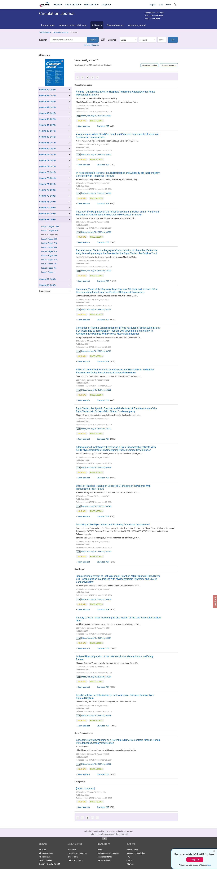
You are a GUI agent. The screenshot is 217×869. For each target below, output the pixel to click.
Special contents (104, 856)
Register (195, 859)
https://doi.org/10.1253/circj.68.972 (96, 764)
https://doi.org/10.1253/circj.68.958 (96, 599)
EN (167, 4)
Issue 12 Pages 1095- (50, 226)
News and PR (90, 4)
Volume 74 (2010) (47, 184)
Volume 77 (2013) (47, 166)
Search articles (45, 860)
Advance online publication (73, 25)
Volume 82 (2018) (47, 136)
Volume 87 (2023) (47, 107)
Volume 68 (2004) (47, 219)
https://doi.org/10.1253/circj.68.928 (96, 390)
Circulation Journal (60, 32)
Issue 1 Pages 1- (48, 272)
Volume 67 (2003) (47, 279)
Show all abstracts (168, 65)
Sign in (153, 4)
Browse (57, 4)
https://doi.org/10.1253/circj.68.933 (96, 428)
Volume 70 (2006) (47, 207)
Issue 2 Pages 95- (48, 268)
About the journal (137, 25)
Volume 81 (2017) (47, 142)
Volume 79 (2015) (47, 154)
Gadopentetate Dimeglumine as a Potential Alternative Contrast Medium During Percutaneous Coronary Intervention (118, 741)
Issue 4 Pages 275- (49, 259)
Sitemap (130, 864)
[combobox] (128, 40)
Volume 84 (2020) (47, 125)
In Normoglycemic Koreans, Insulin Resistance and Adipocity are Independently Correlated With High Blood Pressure (118, 174)
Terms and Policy (75, 860)
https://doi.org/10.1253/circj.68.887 (96, 115)
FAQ (128, 856)
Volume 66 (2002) (47, 285)
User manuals (132, 849)
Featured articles (115, 25)
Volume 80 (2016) (47, 148)
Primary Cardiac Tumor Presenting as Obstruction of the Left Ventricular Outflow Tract (118, 619)
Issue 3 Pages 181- (49, 264)
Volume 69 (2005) (47, 213)
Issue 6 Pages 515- (49, 251)
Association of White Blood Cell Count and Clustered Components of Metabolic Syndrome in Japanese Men (117, 136)
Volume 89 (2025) (47, 95)
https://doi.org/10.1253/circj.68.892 (96, 154)
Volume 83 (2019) (47, 130)
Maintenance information (108, 853)
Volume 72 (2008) (47, 195)
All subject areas (46, 853)
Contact (130, 860)
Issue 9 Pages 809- (49, 239)
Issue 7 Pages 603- (49, 247)
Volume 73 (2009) (47, 189)
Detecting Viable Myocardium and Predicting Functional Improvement (113, 524)
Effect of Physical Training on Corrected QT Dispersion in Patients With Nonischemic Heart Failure (113, 487)
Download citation (149, 65)
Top (104, 838)
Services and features (77, 853)
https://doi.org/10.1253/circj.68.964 (96, 676)
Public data (73, 856)
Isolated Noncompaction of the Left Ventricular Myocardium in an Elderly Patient (114, 658)
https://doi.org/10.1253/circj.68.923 (96, 351)
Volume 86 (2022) (47, 113)
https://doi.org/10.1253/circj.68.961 (96, 638)
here (209, 865)
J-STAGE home (45, 32)
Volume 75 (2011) (47, 178)
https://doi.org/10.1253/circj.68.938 (96, 467)
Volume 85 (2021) (47, 119)
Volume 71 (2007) (47, 201)
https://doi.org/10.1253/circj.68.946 (96, 506)
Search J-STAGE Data (48, 864)
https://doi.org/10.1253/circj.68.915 (96, 309)
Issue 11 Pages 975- (49, 230)
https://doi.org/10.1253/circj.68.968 (96, 715)
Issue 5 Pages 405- (49, 255)
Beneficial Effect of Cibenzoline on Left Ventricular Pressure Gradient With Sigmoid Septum (115, 696)
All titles (42, 849)
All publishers (44, 856)
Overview (72, 849)
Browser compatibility (136, 853)
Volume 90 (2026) (47, 89)
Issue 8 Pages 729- (49, 243)
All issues (97, 25)
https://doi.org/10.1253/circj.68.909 (96, 270)
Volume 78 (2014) (47, 160)
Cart (161, 4)
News (99, 849)
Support (105, 4)
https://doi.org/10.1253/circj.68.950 (96, 551)
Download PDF (103, 126)
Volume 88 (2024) (47, 101)
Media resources (104, 860)
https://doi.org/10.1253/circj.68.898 (96, 193)
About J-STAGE (72, 4)
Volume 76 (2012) (47, 172)
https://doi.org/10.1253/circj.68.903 (96, 232)
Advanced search (91, 45)
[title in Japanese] (85, 788)
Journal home (48, 25)
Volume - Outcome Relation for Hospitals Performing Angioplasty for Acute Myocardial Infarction (115, 93)
